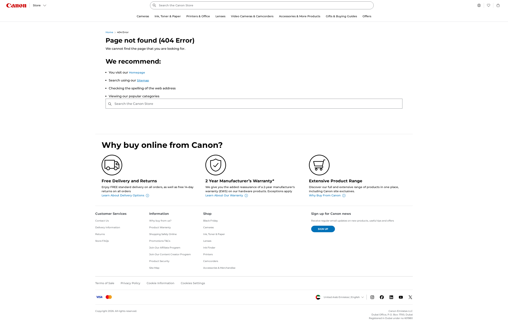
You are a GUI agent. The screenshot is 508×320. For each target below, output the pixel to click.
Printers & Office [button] (198, 16)
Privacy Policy (130, 283)
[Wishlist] (488, 5)
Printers (208, 254)
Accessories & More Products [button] (299, 16)
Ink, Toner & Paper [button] (168, 16)
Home (109, 32)
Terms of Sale (104, 283)
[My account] (479, 5)
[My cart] (498, 5)
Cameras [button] (143, 16)
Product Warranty (160, 227)
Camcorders (210, 261)
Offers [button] (367, 16)
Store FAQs (102, 240)
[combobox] (262, 5)
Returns (100, 234)
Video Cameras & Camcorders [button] (252, 16)
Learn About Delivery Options (123, 195)
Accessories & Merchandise (219, 267)
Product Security (159, 261)
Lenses (207, 240)
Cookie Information (160, 283)
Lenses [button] (220, 16)
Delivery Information (107, 227)
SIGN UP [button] (323, 228)
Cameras (208, 227)
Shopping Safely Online (163, 234)
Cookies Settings (193, 283)
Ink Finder (209, 247)
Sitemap (143, 80)
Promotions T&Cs (159, 240)
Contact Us (102, 220)
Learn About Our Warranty (224, 195)
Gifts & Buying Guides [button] (341, 16)
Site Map (154, 267)
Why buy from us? (160, 220)
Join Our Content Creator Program (170, 254)
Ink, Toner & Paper (214, 234)
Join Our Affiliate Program (164, 247)
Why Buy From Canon (325, 195)
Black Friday (210, 220)
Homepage (137, 72)
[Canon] (16, 5)
